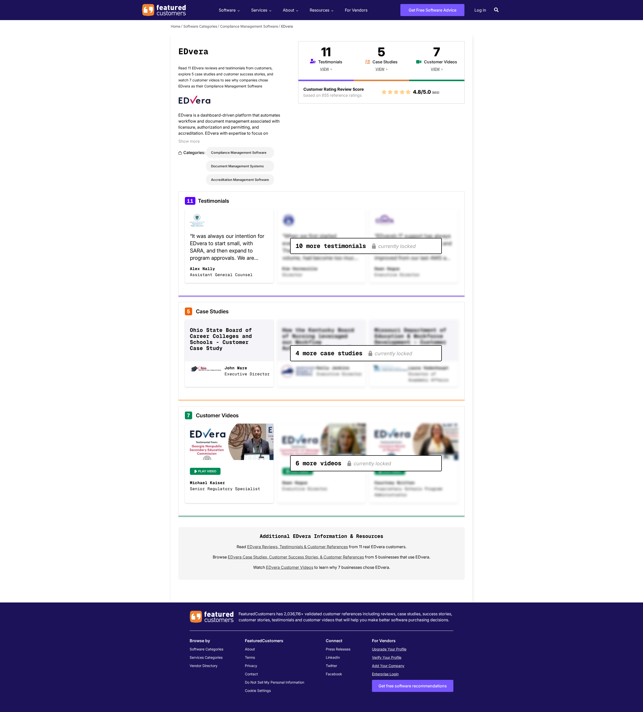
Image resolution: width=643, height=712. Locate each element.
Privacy (251, 666)
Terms (250, 657)
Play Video (207, 471)
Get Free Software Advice (432, 10)
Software (227, 10)
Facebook (334, 674)
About (288, 10)
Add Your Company (388, 666)
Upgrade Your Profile (389, 649)
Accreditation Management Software (240, 180)
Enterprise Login (385, 674)
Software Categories (200, 26)
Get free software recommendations (413, 685)
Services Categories (206, 657)
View (324, 69)
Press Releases (338, 649)
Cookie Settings (258, 690)
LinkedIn (333, 657)
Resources (319, 10)
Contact (251, 674)
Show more (189, 141)
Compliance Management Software (249, 26)
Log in (480, 10)
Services (259, 10)
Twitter (331, 666)
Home (175, 26)
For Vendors (356, 10)
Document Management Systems (237, 166)
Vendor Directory (204, 666)
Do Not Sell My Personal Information (274, 682)
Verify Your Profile (386, 657)
